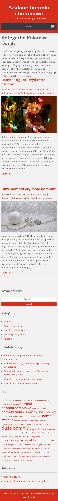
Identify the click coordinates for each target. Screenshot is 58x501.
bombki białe (14, 404)
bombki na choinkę (41, 412)
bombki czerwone (39, 408)
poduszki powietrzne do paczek (27, 437)
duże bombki (15, 428)
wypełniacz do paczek (40, 448)
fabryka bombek (28, 433)
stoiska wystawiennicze (41, 445)
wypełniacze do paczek (31, 456)
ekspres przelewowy (14, 433)
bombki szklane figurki (23, 421)
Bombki (5, 197)
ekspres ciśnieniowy (38, 429)
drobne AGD (45, 424)
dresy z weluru (12, 476)
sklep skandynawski (9, 445)
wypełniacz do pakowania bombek (35, 452)
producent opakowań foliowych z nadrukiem (28, 481)
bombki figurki (13, 412)
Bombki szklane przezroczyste (21, 383)
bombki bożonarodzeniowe (16, 406)
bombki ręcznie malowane (11, 416)
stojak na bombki (24, 448)
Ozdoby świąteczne (31, 93)
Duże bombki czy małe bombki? (28, 189)
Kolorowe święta (10, 93)
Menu (29, 26)
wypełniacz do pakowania (11, 452)
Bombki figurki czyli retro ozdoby (22, 379)
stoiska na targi (25, 445)
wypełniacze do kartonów (11, 456)
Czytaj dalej (8, 173)
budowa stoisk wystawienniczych (26, 424)
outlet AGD (40, 433)
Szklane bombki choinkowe (29, 11)
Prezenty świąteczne (15, 334)
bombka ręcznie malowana (12, 400)
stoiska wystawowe (9, 448)
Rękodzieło (49, 93)
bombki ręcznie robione (32, 416)
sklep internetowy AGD (45, 441)
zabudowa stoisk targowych (22, 460)
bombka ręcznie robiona (33, 400)
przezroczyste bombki (18, 440)
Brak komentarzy (38, 89)
